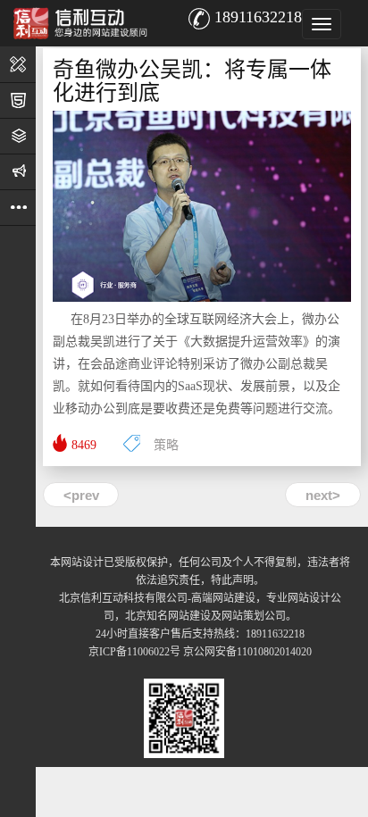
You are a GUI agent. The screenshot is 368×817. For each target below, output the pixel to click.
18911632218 (258, 17)
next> (322, 495)
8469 (83, 445)
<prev (81, 495)
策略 (166, 445)
